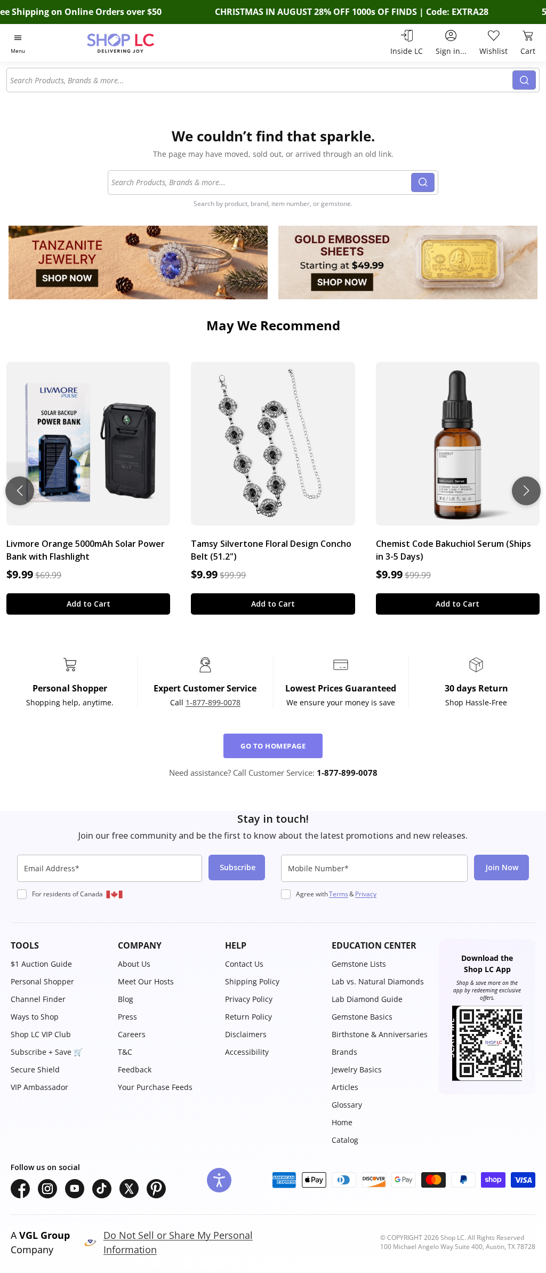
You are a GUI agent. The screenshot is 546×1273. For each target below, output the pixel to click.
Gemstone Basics (362, 1017)
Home (342, 1122)
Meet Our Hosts (146, 981)
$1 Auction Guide (41, 964)
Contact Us (244, 964)
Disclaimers (246, 1034)
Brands (344, 1052)
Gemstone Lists (359, 964)
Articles (345, 1087)
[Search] (524, 80)
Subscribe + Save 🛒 (47, 1052)
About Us (134, 964)
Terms (338, 893)
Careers (132, 1034)
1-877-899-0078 (213, 702)
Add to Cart (88, 604)
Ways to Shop (35, 1017)
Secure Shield (35, 1069)
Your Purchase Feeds (155, 1087)
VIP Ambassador (39, 1087)
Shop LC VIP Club (41, 1034)
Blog (125, 999)
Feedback (134, 1069)
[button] (59, 945)
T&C (125, 1052)
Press (127, 1017)
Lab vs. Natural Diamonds (378, 981)
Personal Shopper (42, 981)
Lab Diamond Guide (367, 999)
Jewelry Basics (357, 1069)
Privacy (365, 893)
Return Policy (248, 1017)
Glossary (347, 1105)
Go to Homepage (273, 746)
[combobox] (260, 80)
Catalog (345, 1140)
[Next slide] (526, 490)
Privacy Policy (248, 999)
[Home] (139, 43)
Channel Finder (38, 999)
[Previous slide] (19, 490)
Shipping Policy (252, 981)
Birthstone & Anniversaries (380, 1034)
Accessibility (247, 1052)
